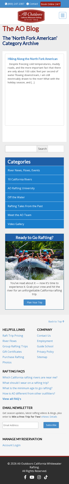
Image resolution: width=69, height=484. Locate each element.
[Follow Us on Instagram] (39, 477)
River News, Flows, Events (24, 170)
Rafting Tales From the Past (25, 206)
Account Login (11, 445)
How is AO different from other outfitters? (29, 393)
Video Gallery (16, 224)
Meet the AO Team (19, 215)
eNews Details (49, 416)
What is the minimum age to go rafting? (27, 388)
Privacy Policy (45, 352)
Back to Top (55, 321)
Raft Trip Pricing (13, 335)
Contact (33, 3)
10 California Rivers (20, 179)
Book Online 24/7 (50, 4)
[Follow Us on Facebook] (25, 477)
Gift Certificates (12, 352)
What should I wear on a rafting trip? (26, 383)
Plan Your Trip (34, 302)
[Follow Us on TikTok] (46, 477)
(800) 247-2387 (16, 3)
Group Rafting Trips (15, 346)
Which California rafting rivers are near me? (30, 377)
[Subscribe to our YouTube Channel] (32, 477)
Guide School (45, 346)
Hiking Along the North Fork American (33, 59)
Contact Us (44, 335)
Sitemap (42, 357)
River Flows (10, 341)
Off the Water (16, 197)
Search (42, 149)
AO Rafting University (21, 188)
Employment (45, 341)
